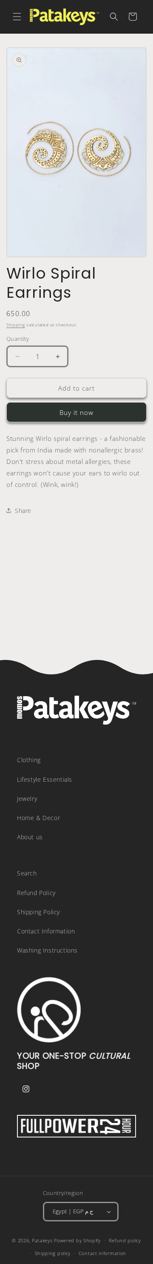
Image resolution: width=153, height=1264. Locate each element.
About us (30, 837)
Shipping (15, 325)
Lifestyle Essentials (44, 779)
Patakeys (43, 1240)
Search (27, 873)
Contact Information (46, 931)
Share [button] (23, 511)
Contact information (102, 1253)
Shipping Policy (38, 912)
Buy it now (77, 412)
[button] (17, 16)
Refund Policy (36, 893)
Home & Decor (38, 818)
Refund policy (125, 1240)
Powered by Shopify (77, 1240)
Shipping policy (53, 1253)
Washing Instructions (47, 950)
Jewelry (27, 799)
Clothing (29, 760)
